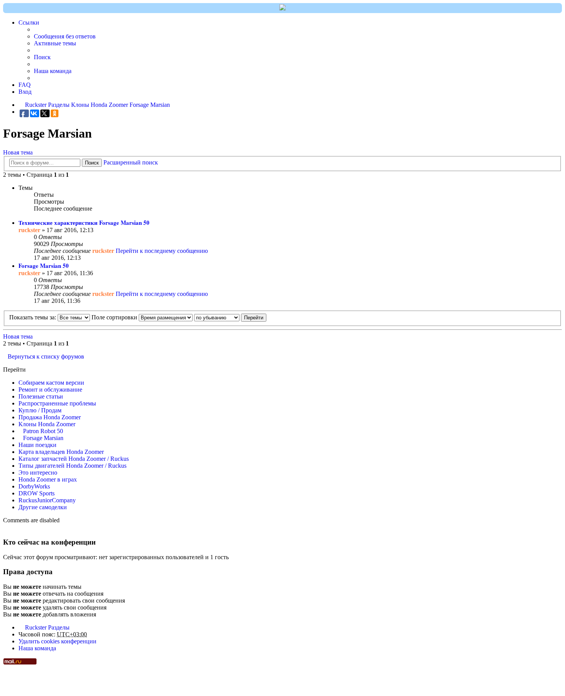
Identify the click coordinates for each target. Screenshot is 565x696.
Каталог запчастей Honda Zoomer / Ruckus (73, 458)
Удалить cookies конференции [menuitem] (57, 641)
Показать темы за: (33, 317)
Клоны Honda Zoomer (46, 424)
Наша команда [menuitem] (52, 71)
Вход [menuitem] (25, 91)
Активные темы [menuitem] (55, 43)
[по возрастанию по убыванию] (216, 317)
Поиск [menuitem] (42, 57)
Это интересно (37, 472)
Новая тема (18, 152)
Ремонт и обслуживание (50, 389)
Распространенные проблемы (57, 403)
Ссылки (28, 22)
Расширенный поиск (130, 162)
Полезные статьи (40, 396)
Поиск (92, 163)
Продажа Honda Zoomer (49, 417)
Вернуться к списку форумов (46, 356)
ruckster (29, 230)
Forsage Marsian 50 (43, 265)
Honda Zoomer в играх (47, 479)
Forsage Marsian (43, 438)
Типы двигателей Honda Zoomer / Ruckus (72, 465)
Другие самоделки (42, 507)
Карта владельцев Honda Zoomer (61, 451)
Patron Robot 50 (43, 431)
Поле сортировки (115, 317)
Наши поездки (37, 445)
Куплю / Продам (39, 410)
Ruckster (36, 627)
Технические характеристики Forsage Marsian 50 (84, 222)
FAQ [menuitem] (24, 84)
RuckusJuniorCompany (47, 500)
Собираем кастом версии (51, 382)
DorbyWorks (34, 486)
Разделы (59, 627)
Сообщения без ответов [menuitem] (65, 36)
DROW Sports (36, 493)
